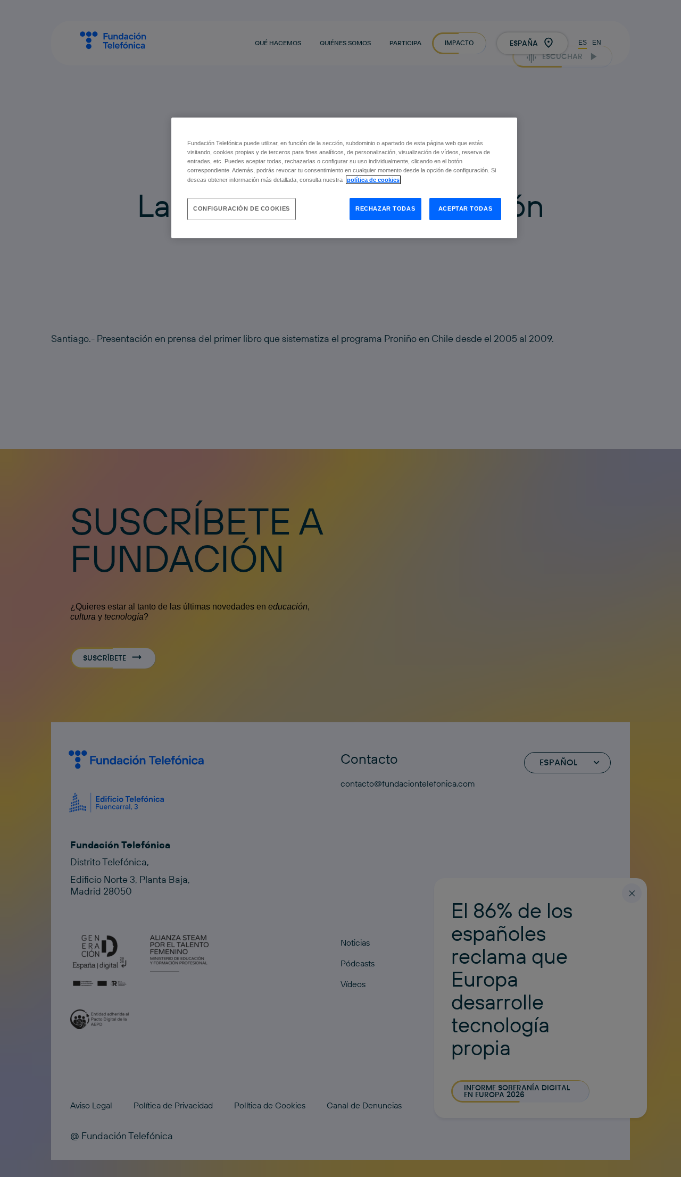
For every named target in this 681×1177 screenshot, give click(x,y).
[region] (344, 178)
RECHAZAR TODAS (385, 208)
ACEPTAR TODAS (465, 208)
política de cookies (373, 180)
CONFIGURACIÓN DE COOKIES (241, 208)
